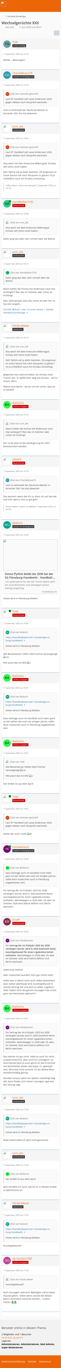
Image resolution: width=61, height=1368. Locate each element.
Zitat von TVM (17, 761)
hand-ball (7, 1337)
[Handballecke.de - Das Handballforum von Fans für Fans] (3, 4)
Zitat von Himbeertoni (21, 940)
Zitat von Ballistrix (19, 867)
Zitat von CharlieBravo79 (23, 480)
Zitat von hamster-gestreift (24, 93)
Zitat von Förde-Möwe (21, 1279)
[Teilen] (56, 33)
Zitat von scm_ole (19, 222)
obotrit (32, 506)
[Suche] (41, 4)
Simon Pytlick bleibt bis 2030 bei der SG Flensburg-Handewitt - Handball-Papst (29, 575)
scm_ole (31, 185)
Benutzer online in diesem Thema (24, 1328)
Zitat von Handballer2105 (23, 272)
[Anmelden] (49, 4)
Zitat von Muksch (19, 632)
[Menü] (57, 4)
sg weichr (18, 1337)
